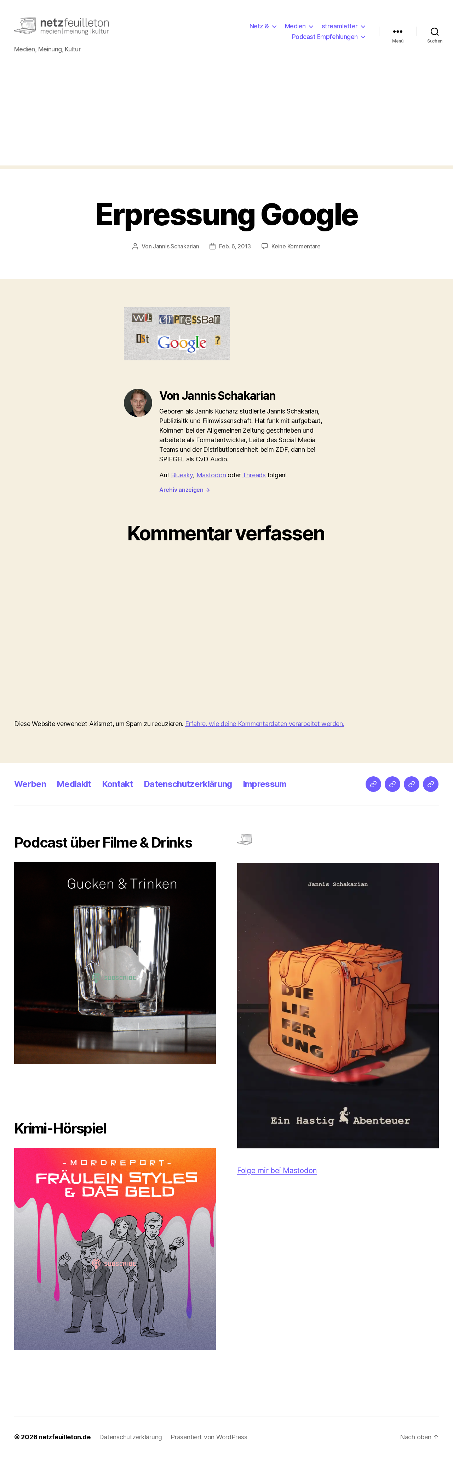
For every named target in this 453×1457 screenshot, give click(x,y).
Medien (295, 26)
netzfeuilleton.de (64, 1437)
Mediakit (74, 784)
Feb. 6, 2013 (235, 246)
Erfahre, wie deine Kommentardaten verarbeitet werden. (264, 723)
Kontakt (117, 784)
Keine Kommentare (296, 246)
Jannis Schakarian (176, 246)
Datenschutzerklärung (188, 784)
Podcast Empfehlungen (325, 36)
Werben (30, 784)
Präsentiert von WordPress (209, 1437)
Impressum (265, 784)
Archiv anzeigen (184, 489)
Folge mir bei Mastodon (277, 1170)
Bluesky (182, 475)
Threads (254, 475)
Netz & (259, 26)
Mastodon (211, 475)
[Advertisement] (226, 115)
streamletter (340, 26)
